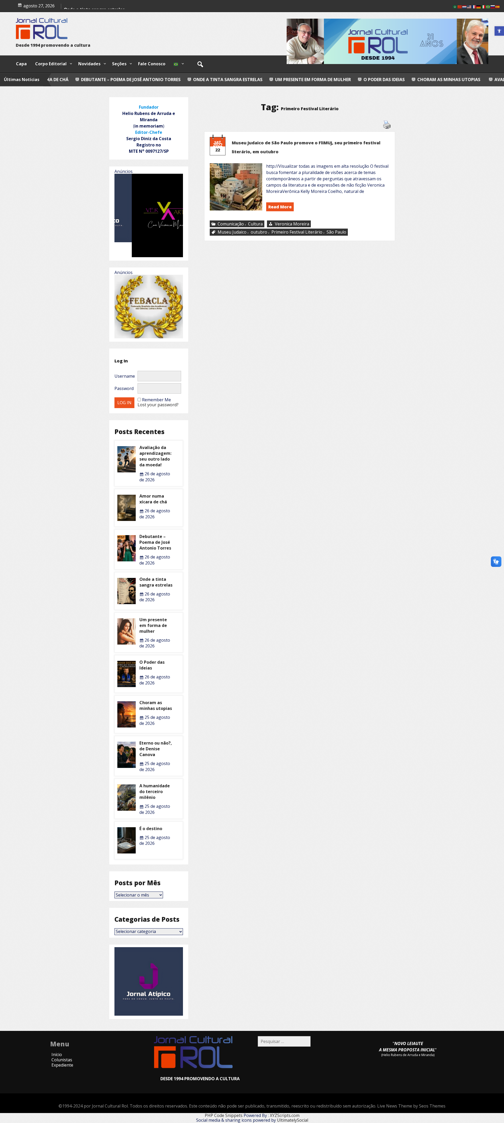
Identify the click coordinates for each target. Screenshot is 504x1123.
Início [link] (56, 1054)
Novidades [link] (89, 64)
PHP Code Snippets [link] (224, 1115)
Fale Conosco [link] (151, 64)
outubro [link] (259, 232)
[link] (499, 31)
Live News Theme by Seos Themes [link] (411, 1106)
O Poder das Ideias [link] (292, 79)
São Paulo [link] (336, 232)
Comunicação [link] (231, 224)
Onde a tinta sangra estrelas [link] (136, 79)
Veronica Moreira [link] (292, 224)
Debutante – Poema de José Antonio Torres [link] (155, 542)
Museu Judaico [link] (232, 232)
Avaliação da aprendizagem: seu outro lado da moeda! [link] (155, 456)
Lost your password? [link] (158, 405)
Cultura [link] (255, 224)
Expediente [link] (62, 1065)
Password (124, 388)
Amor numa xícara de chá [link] (153, 499)
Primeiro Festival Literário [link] (296, 232)
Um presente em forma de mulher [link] (221, 79)
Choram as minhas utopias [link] (357, 79)
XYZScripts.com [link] (285, 1115)
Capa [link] (21, 64)
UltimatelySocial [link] (292, 1120)
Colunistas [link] (61, 1060)
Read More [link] (280, 207)
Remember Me (156, 400)
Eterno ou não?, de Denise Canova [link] (155, 748)
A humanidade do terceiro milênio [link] (154, 791)
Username (124, 376)
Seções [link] (119, 64)
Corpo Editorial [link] (51, 64)
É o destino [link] (150, 828)
